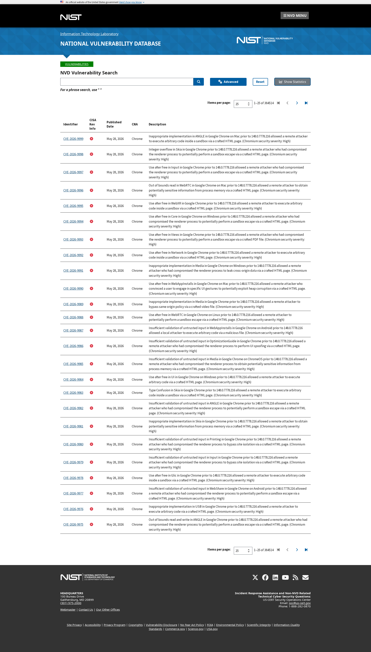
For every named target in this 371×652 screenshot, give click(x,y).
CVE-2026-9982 (73, 408)
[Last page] (306, 103)
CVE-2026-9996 (73, 190)
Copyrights (135, 625)
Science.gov (195, 629)
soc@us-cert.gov (300, 603)
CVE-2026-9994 (73, 221)
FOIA (210, 625)
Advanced (231, 82)
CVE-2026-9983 (73, 393)
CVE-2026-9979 (73, 462)
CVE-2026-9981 (73, 426)
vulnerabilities (76, 64)
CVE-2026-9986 (73, 346)
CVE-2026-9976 (73, 509)
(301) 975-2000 (70, 603)
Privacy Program (114, 625)
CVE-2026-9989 (73, 304)
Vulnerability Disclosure (161, 625)
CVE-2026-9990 (73, 288)
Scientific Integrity (259, 625)
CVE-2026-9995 (73, 206)
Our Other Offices (108, 609)
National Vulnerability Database (110, 43)
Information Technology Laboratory (89, 33)
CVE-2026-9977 (73, 493)
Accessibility (93, 625)
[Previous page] (287, 103)
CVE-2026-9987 (73, 330)
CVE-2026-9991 (73, 270)
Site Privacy (74, 625)
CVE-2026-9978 (73, 478)
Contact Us (86, 609)
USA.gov (212, 629)
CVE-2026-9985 (73, 364)
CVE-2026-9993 (73, 239)
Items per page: (219, 102)
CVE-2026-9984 (73, 379)
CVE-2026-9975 (73, 524)
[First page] (278, 103)
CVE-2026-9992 (73, 255)
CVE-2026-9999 (73, 139)
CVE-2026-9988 (73, 317)
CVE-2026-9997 (73, 172)
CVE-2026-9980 (73, 444)
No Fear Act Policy (192, 625)
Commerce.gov (175, 629)
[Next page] (297, 103)
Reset (260, 82)
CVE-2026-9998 (73, 154)
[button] (295, 15)
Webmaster (68, 609)
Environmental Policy (230, 625)
